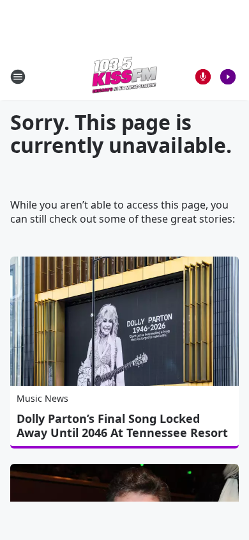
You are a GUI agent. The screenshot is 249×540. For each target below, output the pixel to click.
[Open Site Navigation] (18, 76)
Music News (42, 398)
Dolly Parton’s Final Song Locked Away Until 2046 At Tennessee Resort (122, 425)
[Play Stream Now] (228, 76)
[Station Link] (124, 76)
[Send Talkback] (203, 76)
